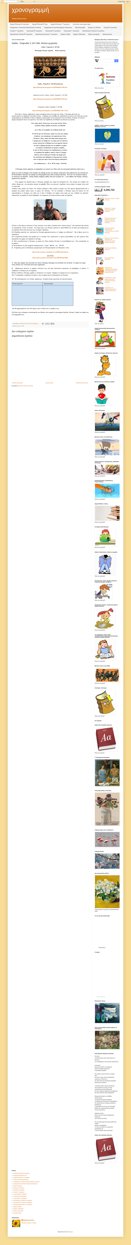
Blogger (71, 1232)
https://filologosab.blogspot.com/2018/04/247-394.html (50, 87)
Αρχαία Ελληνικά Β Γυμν (40, 24)
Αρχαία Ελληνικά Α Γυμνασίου (19, 24)
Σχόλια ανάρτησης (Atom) (26, 386)
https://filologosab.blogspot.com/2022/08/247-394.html (50, 99)
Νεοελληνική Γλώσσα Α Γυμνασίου (93, 31)
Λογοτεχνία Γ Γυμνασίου (71, 31)
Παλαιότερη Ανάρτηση (82, 383)
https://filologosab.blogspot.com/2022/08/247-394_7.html (50, 110)
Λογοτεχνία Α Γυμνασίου (53, 31)
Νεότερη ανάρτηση (17, 383)
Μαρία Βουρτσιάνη (29, 1220)
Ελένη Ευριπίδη (80, 27)
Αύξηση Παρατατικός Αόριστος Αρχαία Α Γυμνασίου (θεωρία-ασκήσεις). (110, 220)
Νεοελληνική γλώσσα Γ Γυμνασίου (47, 34)
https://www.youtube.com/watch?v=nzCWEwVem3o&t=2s (50, 252)
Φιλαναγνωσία (107, 34)
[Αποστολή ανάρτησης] (42, 323)
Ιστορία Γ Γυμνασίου (16, 31)
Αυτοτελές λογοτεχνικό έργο (82, 24)
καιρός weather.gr (101, 996)
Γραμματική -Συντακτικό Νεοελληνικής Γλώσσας (25, 27)
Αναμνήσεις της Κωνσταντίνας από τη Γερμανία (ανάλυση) (110, 289)
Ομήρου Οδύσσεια (79, 34)
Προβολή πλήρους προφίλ (28, 1223)
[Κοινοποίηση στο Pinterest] (54, 324)
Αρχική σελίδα (49, 383)
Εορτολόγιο (102, 947)
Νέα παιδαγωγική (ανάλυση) (109, 258)
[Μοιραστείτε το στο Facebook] (52, 324)
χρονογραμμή (30, 9)
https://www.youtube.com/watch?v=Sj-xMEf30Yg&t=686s (50, 258)
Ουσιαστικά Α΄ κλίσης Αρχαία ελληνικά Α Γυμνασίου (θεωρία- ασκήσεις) (110, 280)
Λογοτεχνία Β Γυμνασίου (34, 31)
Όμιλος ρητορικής (94, 34)
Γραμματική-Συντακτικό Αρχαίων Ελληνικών (58, 27)
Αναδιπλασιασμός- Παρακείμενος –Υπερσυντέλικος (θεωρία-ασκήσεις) (112, 230)
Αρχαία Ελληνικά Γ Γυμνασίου (60, 24)
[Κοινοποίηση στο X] (50, 324)
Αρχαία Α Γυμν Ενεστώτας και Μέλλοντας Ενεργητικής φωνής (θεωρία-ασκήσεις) (112, 240)
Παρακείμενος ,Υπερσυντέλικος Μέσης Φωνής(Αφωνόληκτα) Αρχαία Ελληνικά (111, 270)
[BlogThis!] (48, 324)
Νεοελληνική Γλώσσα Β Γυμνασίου (21, 34)
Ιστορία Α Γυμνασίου (110, 27)
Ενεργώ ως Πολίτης (94, 27)
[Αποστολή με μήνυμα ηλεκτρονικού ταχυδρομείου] (46, 324)
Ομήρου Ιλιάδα (65, 34)
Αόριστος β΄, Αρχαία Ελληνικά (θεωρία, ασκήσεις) (110, 210)
